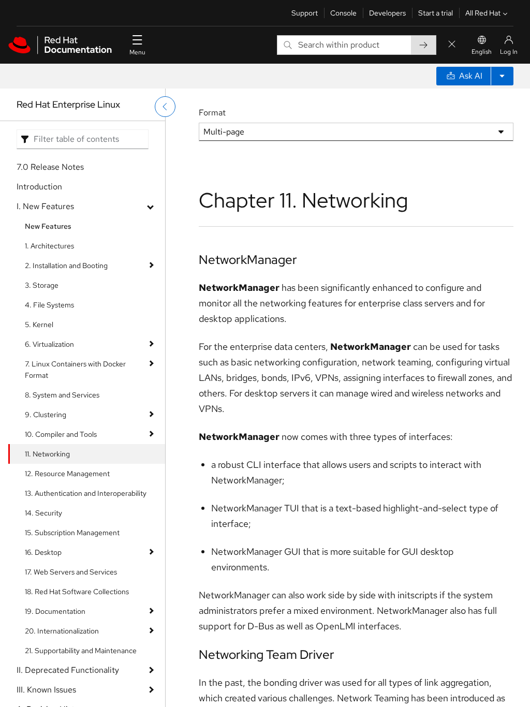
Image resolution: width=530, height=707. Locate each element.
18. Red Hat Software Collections (77, 591)
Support (304, 13)
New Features (48, 226)
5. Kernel (39, 324)
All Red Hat (482, 13)
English (482, 52)
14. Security (43, 513)
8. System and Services (62, 395)
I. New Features (45, 206)
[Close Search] (452, 44)
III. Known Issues (46, 689)
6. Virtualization (49, 344)
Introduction (39, 186)
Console (343, 13)
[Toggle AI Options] (502, 76)
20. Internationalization (62, 631)
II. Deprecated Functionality (68, 670)
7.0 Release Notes (50, 166)
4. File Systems (49, 305)
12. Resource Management (67, 473)
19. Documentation (55, 611)
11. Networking (47, 454)
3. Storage (41, 285)
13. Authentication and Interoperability (85, 493)
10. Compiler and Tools (61, 434)
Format (212, 112)
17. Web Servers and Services (71, 572)
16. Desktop (43, 552)
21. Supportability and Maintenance (81, 650)
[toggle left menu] (165, 106)
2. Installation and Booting (66, 265)
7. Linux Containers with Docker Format (75, 369)
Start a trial (435, 13)
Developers (387, 13)
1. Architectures (49, 246)
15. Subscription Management (72, 532)
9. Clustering (45, 414)
